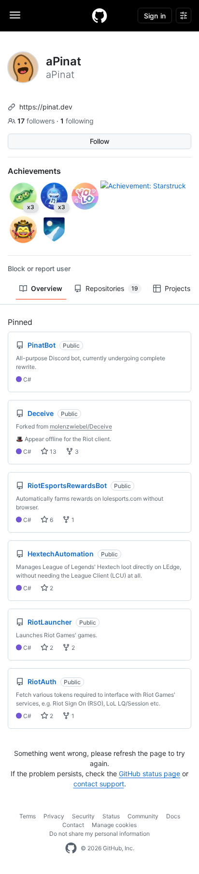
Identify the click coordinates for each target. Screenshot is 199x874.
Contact (73, 824)
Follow (100, 141)
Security (83, 816)
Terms (27, 816)
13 (52, 451)
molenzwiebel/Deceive (81, 426)
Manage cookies (114, 824)
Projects (177, 288)
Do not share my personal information (99, 833)
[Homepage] (99, 15)
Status (111, 816)
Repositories (111, 288)
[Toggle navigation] (15, 15)
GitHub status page (149, 773)
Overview (46, 288)
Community (143, 816)
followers (37, 121)
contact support (98, 784)
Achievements (34, 171)
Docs (173, 816)
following (77, 121)
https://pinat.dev (45, 107)
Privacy (53, 816)
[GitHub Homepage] (71, 848)
